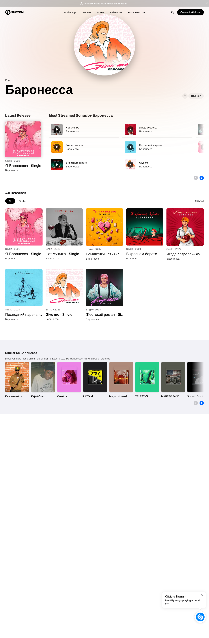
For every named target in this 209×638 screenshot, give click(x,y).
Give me (144, 162)
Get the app (69, 12)
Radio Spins (116, 12)
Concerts (86, 12)
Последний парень (150, 145)
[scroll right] (202, 178)
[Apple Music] (10, 176)
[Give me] (157, 165)
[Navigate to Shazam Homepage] (14, 12)
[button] (206, 3)
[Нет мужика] (84, 129)
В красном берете (76, 162)
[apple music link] (196, 96)
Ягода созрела (148, 127)
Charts (100, 12)
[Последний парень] (157, 147)
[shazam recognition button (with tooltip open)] (200, 617)
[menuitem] (69, 12)
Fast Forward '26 (136, 12)
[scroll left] (196, 178)
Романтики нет (74, 145)
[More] (114, 129)
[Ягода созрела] (157, 129)
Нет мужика (72, 127)
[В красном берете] (84, 165)
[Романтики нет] (84, 147)
